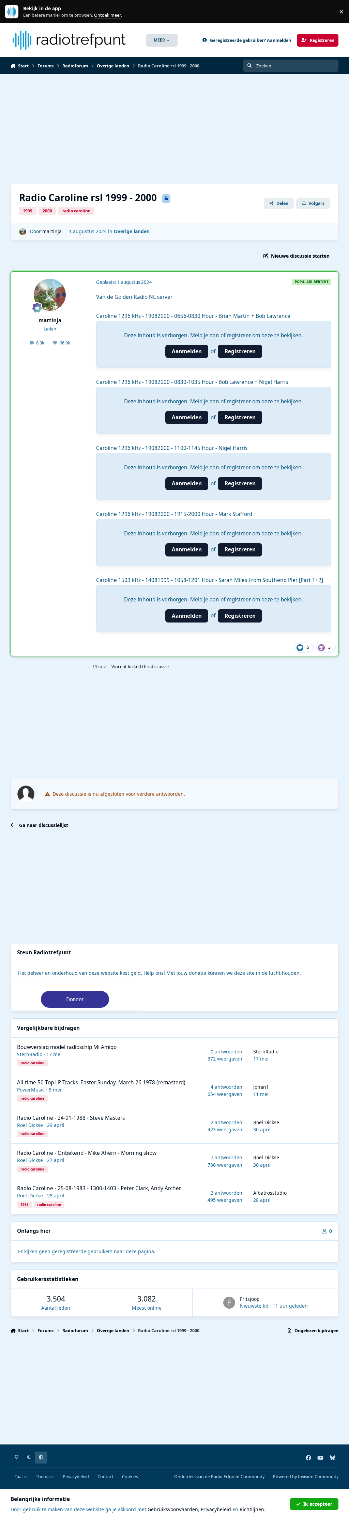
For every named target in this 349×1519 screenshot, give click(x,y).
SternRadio (29, 1054)
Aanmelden (187, 351)
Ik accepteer (317, 1504)
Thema (43, 1477)
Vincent (119, 666)
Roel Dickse (30, 1125)
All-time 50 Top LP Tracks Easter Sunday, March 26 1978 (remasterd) (101, 1082)
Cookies (130, 1477)
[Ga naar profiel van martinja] (22, 231)
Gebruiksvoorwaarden (173, 1509)
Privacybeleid (76, 1477)
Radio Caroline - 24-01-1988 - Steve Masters (71, 1117)
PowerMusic (31, 1089)
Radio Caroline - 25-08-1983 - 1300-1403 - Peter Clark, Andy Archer (99, 1188)
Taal (19, 1477)
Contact (105, 1477)
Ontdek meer (15, 12)
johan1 (261, 1087)
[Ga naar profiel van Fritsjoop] (229, 1303)
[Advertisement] (175, 129)
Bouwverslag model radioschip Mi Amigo (67, 1047)
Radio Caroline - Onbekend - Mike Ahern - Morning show (86, 1153)
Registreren (240, 351)
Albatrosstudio (270, 1193)
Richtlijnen (252, 1509)
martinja (52, 231)
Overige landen (132, 231)
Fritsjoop (250, 1299)
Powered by (305, 1477)
